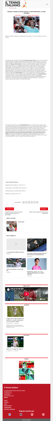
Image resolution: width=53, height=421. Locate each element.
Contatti (6, 402)
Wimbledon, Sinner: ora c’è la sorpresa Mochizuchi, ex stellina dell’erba (35, 273)
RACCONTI (26, 335)
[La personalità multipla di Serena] (16, 244)
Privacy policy (8, 405)
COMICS (26, 359)
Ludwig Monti (9, 350)
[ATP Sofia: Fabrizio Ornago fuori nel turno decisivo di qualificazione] (37, 245)
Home (5, 400)
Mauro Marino (10, 323)
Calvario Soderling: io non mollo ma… (14, 270)
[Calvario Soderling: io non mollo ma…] (16, 262)
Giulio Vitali (18, 15)
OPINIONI (26, 305)
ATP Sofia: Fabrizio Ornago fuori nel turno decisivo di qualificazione (36, 254)
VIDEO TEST (26, 286)
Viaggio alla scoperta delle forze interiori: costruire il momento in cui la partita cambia (15, 320)
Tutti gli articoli (35, 15)
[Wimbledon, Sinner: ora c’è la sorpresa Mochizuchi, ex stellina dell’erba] (37, 264)
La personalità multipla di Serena (15, 252)
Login (5, 404)
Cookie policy (7, 407)
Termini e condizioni (9, 409)
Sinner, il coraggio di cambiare (14, 349)
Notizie (29, 15)
